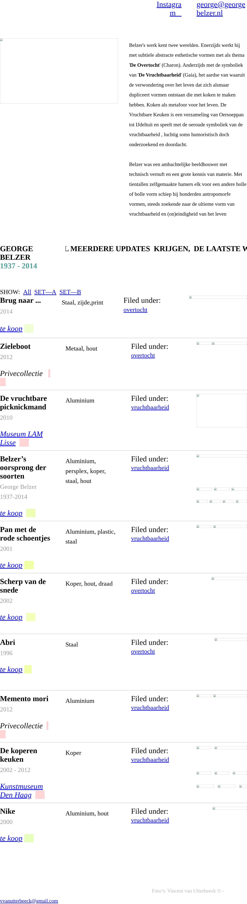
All (27, 291)
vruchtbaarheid (150, 407)
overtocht (135, 309)
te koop (11, 617)
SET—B (70, 291)
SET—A (45, 291)
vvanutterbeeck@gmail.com (29, 901)
